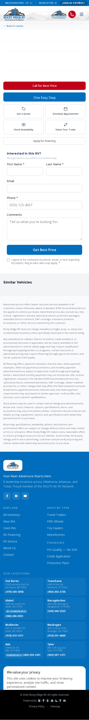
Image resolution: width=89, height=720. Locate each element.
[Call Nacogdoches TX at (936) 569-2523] (28, 3)
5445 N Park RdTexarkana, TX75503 (57, 586)
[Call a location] (72, 14)
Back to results (15, 25)
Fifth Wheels (55, 521)
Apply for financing (44, 141)
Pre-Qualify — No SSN (62, 550)
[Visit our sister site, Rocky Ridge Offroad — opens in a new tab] (59, 14)
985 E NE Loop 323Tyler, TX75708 (56, 649)
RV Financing (11, 535)
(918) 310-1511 (14, 635)
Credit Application (58, 556)
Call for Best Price (44, 86)
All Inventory (11, 515)
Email (10, 181)
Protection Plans (58, 563)
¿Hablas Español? (73, 2)
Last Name (55, 164)
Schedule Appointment (65, 113)
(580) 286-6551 (14, 616)
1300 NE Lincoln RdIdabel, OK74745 (15, 605)
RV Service (10, 541)
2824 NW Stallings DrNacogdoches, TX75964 (58, 605)
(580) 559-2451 (32, 655)
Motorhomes (56, 535)
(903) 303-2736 (56, 592)
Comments (14, 215)
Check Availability (23, 129)
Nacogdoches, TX (14, 2)
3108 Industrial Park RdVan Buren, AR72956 (17, 586)
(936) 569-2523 (56, 611)
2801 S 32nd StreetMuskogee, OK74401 (57, 630)
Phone (12, 198)
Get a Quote (23, 113)
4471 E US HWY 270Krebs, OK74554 (15, 630)
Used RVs (9, 528)
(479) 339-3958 (14, 592)
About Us (9, 548)
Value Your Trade (65, 129)
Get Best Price (44, 250)
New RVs (9, 521)
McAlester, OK (46, 2)
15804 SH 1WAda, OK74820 (12, 649)
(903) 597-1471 (56, 655)
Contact (8, 555)
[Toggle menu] (81, 14)
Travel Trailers (56, 515)
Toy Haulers (55, 528)
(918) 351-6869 (56, 635)
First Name (15, 164)
